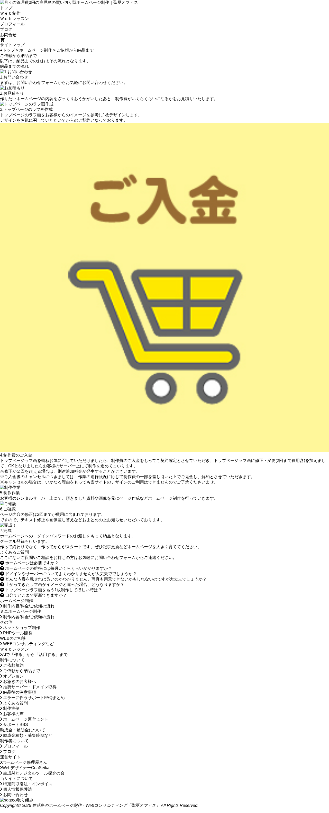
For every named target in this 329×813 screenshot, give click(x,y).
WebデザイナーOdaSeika (25, 768)
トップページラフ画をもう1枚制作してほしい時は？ (53, 590)
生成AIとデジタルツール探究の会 (33, 773)
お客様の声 (13, 714)
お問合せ (8, 35)
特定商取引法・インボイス (27, 784)
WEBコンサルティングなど (28, 644)
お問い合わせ (15, 794)
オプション (13, 676)
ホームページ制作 (35, 50)
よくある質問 (15, 703)
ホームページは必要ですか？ (31, 563)
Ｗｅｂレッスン (14, 18)
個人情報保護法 (17, 789)
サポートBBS (15, 724)
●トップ (7, 50)
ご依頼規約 (13, 665)
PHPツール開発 (17, 633)
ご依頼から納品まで (21, 671)
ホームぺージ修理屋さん (24, 762)
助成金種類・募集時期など (27, 735)
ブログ (6, 29)
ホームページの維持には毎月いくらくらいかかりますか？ (58, 568)
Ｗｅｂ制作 (10, 13)
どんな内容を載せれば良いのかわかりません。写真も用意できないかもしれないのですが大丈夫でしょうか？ (105, 579)
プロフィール (12, 24)
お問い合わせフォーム (37, 82)
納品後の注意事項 (19, 692)
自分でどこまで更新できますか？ (35, 595)
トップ (6, 8)
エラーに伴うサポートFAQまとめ (33, 697)
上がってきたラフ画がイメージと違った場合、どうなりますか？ (64, 584)
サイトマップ (12, 45)
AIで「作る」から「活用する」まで (35, 654)
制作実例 (11, 708)
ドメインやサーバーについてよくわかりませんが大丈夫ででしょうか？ (70, 574)
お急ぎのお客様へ (19, 681)
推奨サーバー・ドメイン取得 (29, 687)
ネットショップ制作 (21, 627)
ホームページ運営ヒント (25, 719)
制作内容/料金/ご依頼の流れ (28, 606)
